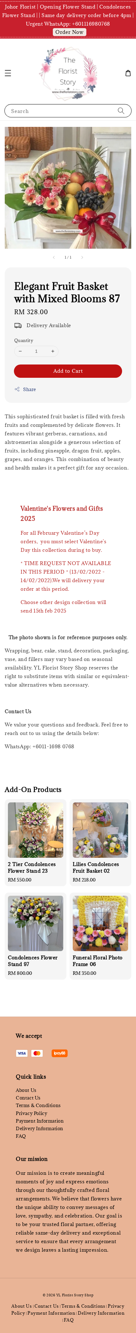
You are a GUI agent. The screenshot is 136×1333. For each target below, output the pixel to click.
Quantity (23, 340)
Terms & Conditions (38, 1105)
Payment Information (40, 1121)
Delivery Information (39, 1128)
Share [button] (29, 389)
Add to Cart (68, 371)
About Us (26, 1090)
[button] (8, 73)
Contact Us (28, 1098)
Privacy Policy (31, 1113)
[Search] (121, 110)
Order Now (69, 32)
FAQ (21, 1136)
